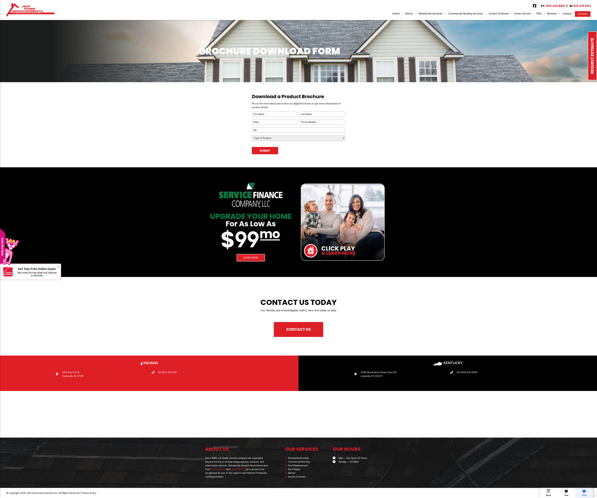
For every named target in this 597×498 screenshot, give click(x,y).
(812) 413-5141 (169, 372)
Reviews (552, 13)
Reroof (291, 473)
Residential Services (430, 13)
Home (396, 13)
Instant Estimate (499, 13)
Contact (583, 14)
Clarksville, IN (219, 469)
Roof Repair (294, 469)
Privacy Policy (89, 493)
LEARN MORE (250, 257)
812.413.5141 (582, 6)
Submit (265, 151)
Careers (567, 13)
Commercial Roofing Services (465, 13)
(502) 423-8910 (468, 372)
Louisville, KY (237, 469)
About (409, 13)
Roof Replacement (298, 465)
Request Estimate (592, 56)
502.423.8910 (555, 6)
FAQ (538, 13)
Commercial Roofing (299, 462)
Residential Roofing (298, 458)
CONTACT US (298, 329)
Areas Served (522, 13)
